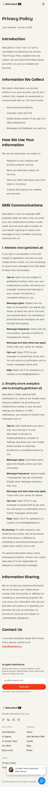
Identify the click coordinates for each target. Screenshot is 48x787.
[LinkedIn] (8, 719)
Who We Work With (36, 736)
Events (30, 741)
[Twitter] (3, 719)
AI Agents (6, 736)
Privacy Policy (9, 763)
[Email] (18, 719)
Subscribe (24, 686)
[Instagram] (13, 719)
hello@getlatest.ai (12, 646)
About (29, 732)
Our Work (6, 745)
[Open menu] (43, 4)
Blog (29, 745)
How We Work (8, 732)
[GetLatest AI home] (12, 4)
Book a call (7, 750)
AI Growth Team (9, 741)
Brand (29, 750)
